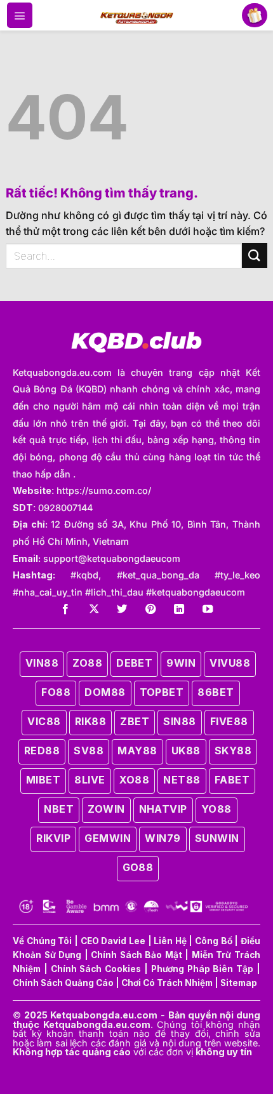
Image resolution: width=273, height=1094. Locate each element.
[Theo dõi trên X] (94, 609)
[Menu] (19, 15)
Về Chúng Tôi (42, 941)
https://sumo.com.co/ (104, 490)
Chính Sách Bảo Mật (136, 955)
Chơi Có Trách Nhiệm (167, 983)
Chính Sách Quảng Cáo (63, 983)
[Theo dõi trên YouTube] (208, 609)
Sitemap (238, 983)
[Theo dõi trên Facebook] (65, 609)
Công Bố (213, 941)
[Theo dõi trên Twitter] (122, 609)
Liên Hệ (170, 941)
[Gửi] (254, 255)
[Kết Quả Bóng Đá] (137, 15)
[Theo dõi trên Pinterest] (150, 609)
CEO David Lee (113, 941)
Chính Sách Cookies (96, 969)
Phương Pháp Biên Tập (202, 969)
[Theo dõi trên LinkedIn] (179, 609)
